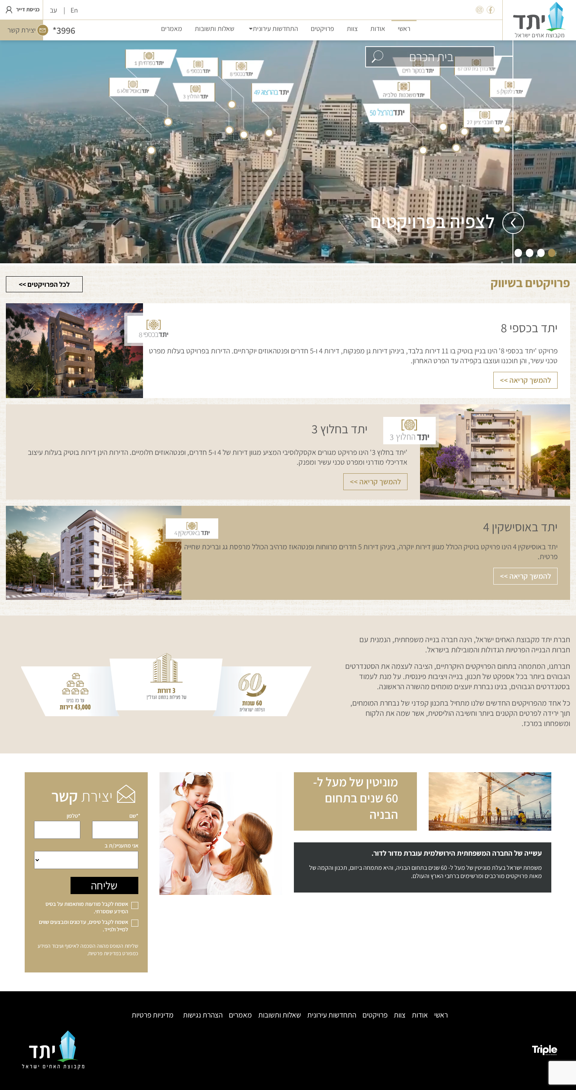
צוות (400, 1015)
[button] (272, 28)
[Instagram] (480, 10)
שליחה (104, 885)
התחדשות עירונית (331, 1015)
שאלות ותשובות (279, 1015)
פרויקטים (375, 1015)
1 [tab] (552, 252)
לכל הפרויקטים (48, 284)
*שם (133, 815)
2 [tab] (541, 252)
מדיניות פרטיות (103, 953)
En (74, 9)
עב (53, 9)
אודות (420, 1015)
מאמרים (240, 1015)
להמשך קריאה (530, 380)
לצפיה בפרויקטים (432, 221)
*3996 (64, 30)
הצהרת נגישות (203, 1015)
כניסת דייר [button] (27, 9)
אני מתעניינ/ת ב (121, 845)
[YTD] (539, 20)
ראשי (441, 1015)
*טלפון (73, 815)
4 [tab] (518, 252)
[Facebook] (490, 10)
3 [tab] (529, 252)
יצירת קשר (21, 29)
